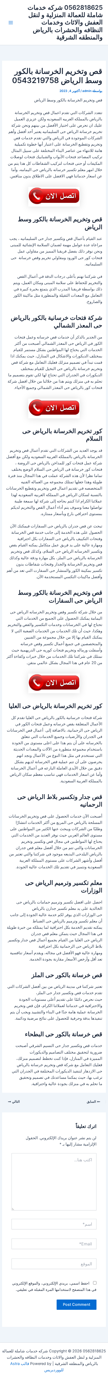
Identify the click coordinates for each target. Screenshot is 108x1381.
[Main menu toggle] (10, 22)
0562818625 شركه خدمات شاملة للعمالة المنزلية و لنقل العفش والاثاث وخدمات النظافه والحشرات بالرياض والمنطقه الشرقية (65, 22)
